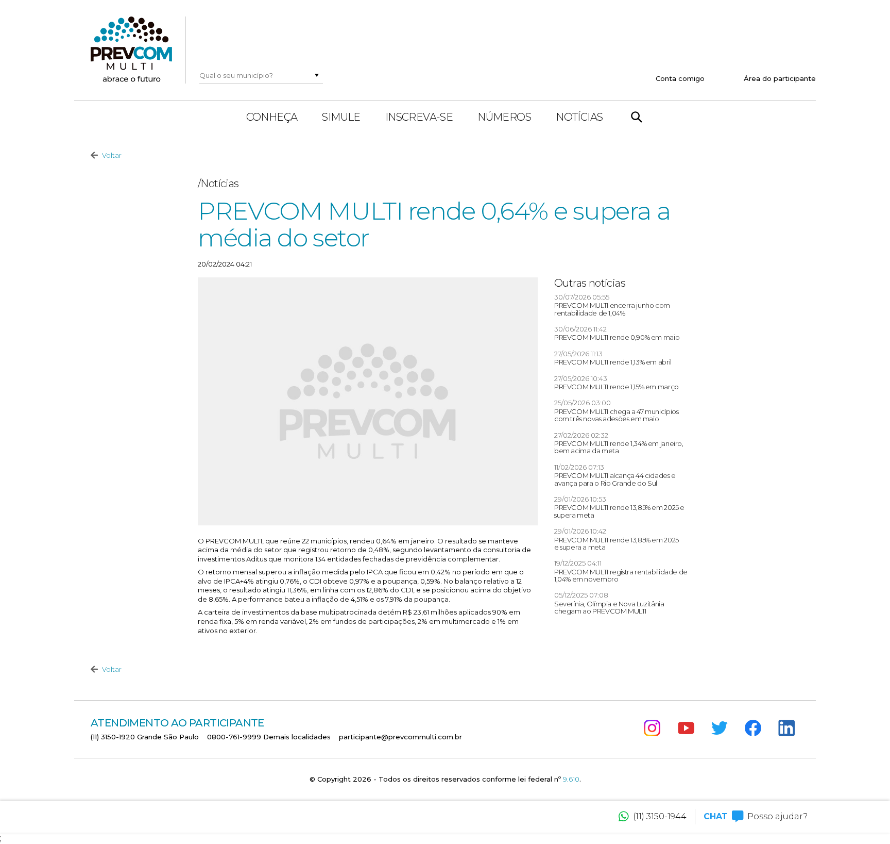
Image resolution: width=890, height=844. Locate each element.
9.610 (571, 779)
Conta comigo (680, 78)
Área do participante (780, 78)
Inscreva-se (419, 117)
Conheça (272, 117)
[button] (317, 75)
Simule (341, 117)
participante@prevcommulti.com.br (400, 737)
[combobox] (254, 75)
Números (504, 117)
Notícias (579, 117)
